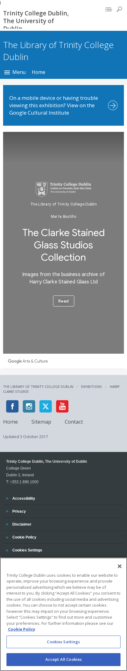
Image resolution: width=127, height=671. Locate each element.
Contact (74, 421)
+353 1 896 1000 (24, 482)
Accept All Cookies (63, 659)
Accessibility (23, 498)
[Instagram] (29, 406)
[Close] (119, 566)
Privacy (19, 511)
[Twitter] (45, 406)
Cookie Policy (24, 537)
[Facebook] (12, 406)
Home (38, 72)
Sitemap (41, 421)
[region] (63, 614)
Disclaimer (21, 524)
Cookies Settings (63, 642)
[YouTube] (62, 406)
